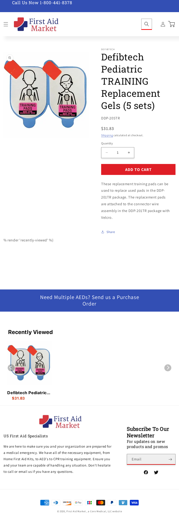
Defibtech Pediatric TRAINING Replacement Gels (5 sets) (28, 393)
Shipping (107, 135)
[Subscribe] (170, 459)
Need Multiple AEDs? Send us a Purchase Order (89, 300)
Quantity (107, 143)
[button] (6, 24)
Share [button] (111, 232)
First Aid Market (76, 511)
